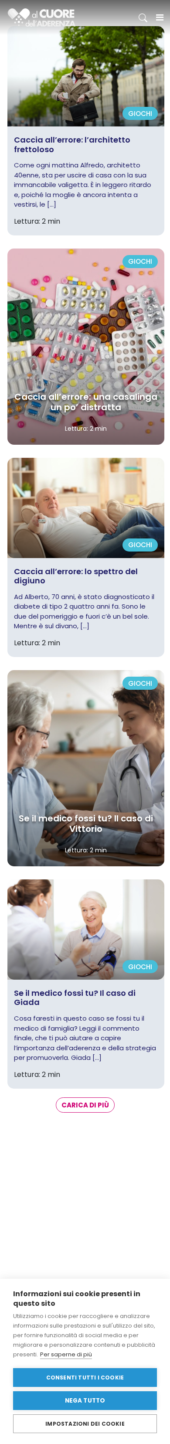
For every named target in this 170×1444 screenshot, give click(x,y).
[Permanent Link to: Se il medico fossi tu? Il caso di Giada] (85, 929)
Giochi (140, 113)
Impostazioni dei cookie (85, 1423)
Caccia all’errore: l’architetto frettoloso (72, 144)
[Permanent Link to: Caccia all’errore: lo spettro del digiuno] (85, 507)
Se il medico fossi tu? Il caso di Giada (75, 998)
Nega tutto (85, 1400)
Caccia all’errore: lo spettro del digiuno (76, 576)
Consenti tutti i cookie (85, 1377)
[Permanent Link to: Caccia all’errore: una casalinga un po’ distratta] (85, 346)
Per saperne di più (66, 1354)
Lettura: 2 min (86, 428)
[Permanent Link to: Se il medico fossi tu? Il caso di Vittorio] (85, 768)
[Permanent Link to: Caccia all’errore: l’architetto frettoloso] (85, 76)
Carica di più (85, 1105)
